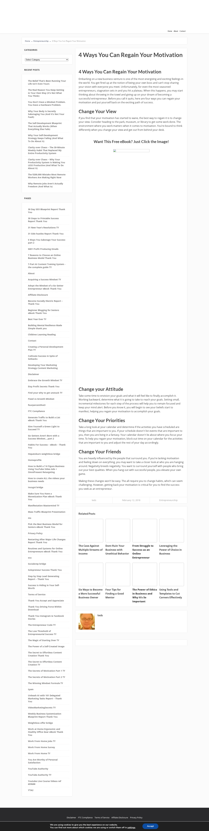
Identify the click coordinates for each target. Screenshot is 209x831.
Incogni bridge (35, 487)
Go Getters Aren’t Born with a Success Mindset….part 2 (43, 437)
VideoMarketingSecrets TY (42, 707)
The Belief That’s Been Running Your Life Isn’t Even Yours (47, 82)
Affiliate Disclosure (38, 294)
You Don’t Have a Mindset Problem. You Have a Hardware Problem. (47, 103)
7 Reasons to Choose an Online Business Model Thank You (44, 256)
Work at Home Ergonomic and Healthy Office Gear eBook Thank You (45, 732)
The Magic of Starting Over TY (43, 640)
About (176, 31)
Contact (183, 31)
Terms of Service (36, 594)
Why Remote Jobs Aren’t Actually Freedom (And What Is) (45, 185)
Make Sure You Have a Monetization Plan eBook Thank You (45, 496)
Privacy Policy (35, 533)
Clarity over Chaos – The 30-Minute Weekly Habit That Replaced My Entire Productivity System (46, 150)
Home (170, 31)
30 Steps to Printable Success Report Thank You (43, 220)
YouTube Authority (38, 768)
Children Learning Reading (42, 334)
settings (131, 827)
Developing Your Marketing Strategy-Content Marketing (43, 366)
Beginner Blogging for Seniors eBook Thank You (43, 311)
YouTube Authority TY (39, 774)
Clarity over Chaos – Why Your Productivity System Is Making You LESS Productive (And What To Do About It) (46, 164)
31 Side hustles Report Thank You (45, 233)
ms (29, 518)
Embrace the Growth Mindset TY (45, 380)
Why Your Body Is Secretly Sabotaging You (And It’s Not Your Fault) (46, 114)
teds (94, 500)
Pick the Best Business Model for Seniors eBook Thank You (45, 525)
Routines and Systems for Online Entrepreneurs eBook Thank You (45, 550)
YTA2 (30, 790)
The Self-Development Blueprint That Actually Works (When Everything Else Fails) (45, 126)
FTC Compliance (36, 411)
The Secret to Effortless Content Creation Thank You (45, 654)
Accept (150, 826)
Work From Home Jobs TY (42, 741)
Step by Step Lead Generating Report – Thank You (43, 578)
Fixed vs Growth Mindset (41, 398)
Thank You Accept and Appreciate (46, 600)
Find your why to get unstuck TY (45, 392)
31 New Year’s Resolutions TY (43, 227)
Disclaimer (33, 374)
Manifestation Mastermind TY (43, 505)
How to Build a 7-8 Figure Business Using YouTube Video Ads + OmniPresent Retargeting (46, 469)
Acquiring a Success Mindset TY (44, 279)
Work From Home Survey (41, 747)
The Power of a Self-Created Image (46, 646)
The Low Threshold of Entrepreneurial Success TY (42, 632)
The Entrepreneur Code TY (42, 624)
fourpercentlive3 (36, 405)
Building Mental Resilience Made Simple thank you (45, 327)
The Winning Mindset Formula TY (45, 683)
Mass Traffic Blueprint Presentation (46, 511)
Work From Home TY (39, 753)
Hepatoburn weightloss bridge (44, 453)
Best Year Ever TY (37, 319)
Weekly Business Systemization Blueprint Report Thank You (44, 715)
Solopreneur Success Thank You (45, 569)
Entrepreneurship (168, 500)
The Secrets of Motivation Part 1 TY (46, 670)
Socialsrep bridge (37, 563)
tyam (31, 689)
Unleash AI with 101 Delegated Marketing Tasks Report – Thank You (45, 698)
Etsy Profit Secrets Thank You (43, 386)
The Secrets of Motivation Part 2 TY (46, 677)
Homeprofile (34, 460)
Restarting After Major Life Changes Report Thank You (46, 541)
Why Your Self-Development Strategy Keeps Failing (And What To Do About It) (45, 138)
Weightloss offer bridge (40, 722)
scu (30, 557)
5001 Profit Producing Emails (43, 249)
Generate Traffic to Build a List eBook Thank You (44, 419)
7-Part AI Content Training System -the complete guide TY (46, 266)
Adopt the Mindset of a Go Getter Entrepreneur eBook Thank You (45, 287)
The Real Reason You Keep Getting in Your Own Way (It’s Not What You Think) (46, 92)
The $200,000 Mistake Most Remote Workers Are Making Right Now (46, 176)
